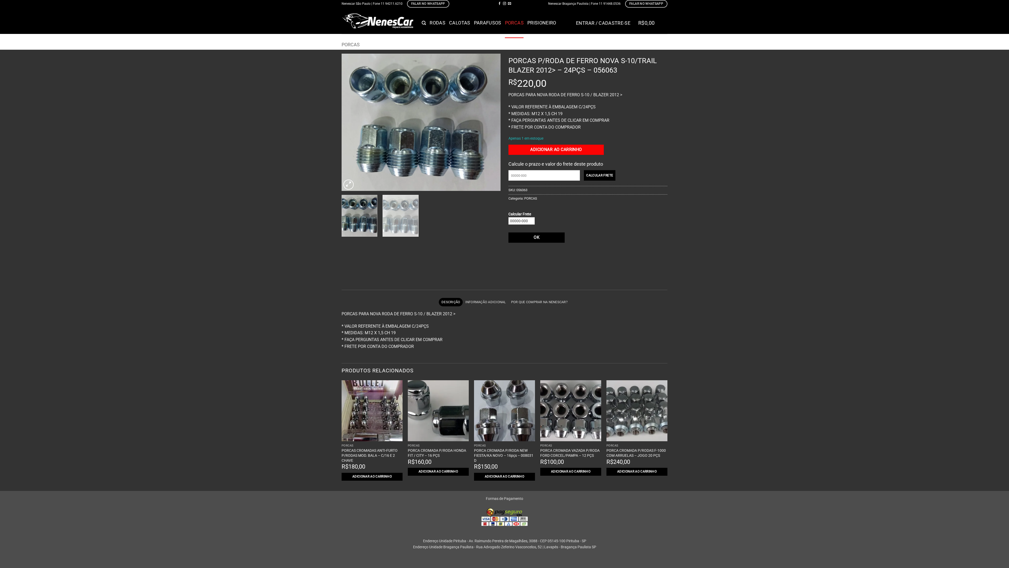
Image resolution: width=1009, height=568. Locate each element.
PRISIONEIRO (541, 23)
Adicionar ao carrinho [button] (372, 476)
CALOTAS (459, 23)
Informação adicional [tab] (485, 302)
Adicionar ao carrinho (556, 149)
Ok (536, 237)
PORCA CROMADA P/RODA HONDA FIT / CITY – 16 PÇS (437, 453)
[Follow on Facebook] (499, 4)
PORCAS (514, 23)
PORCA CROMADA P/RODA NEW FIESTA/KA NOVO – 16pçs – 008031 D (503, 455)
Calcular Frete (519, 214)
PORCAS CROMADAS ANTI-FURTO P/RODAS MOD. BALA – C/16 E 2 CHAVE (370, 455)
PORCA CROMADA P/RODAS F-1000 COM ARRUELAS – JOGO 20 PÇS (636, 453)
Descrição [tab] (450, 302)
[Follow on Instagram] (504, 4)
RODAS (437, 23)
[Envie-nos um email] (509, 4)
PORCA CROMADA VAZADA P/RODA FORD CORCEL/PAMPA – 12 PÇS (570, 453)
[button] (424, 23)
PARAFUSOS (487, 23)
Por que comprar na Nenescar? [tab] (539, 302)
